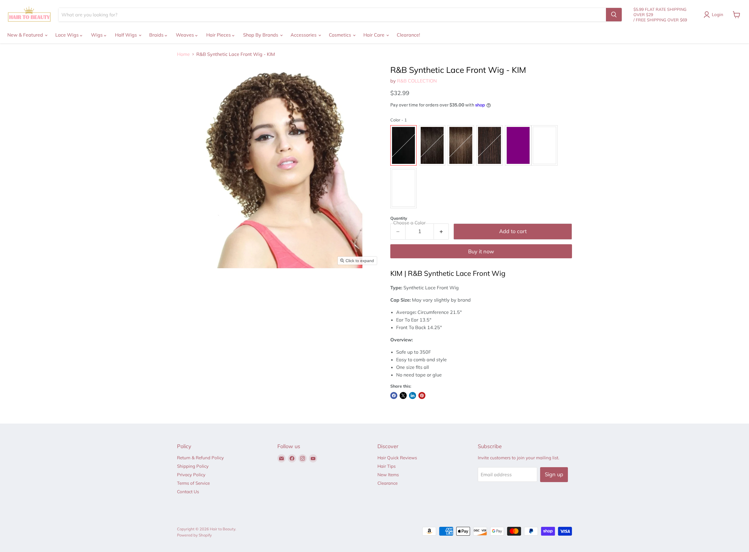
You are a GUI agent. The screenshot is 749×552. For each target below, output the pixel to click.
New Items (388, 474)
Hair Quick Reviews (397, 457)
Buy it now (481, 251)
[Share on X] (403, 395)
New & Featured (25, 35)
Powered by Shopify (194, 535)
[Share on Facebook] (393, 395)
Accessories (304, 35)
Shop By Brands (261, 35)
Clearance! (408, 35)
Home (183, 54)
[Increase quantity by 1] (441, 231)
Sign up (554, 474)
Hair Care (374, 35)
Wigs (97, 35)
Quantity (398, 218)
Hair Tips (386, 466)
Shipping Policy (193, 466)
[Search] (614, 14)
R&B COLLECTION (417, 81)
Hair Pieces (219, 35)
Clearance (387, 483)
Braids (157, 35)
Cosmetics (340, 35)
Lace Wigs (67, 35)
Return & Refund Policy (200, 457)
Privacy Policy (191, 474)
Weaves (185, 35)
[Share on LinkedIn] (412, 395)
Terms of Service (193, 483)
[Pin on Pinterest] (421, 395)
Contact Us (188, 491)
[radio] (403, 145)
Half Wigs (126, 35)
